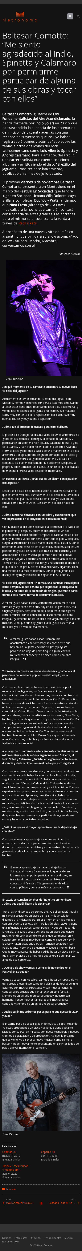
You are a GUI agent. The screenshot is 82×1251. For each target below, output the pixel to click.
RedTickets (27, 223)
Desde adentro (52, 1238)
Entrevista (11, 1189)
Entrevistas (20, 1238)
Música (68, 1238)
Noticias (6, 1238)
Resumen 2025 (10, 1241)
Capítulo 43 (48, 1152)
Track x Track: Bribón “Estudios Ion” (15, 1168)
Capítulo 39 (9, 1152)
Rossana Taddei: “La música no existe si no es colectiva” (64, 1203)
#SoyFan (36, 1238)
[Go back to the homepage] (19, 16)
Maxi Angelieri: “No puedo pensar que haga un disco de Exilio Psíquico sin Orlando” (23, 1203)
